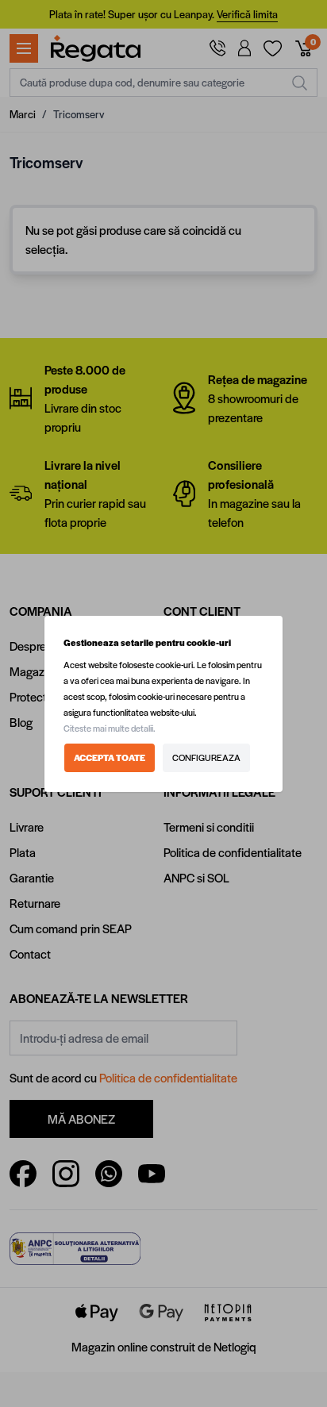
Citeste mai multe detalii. (109, 728)
